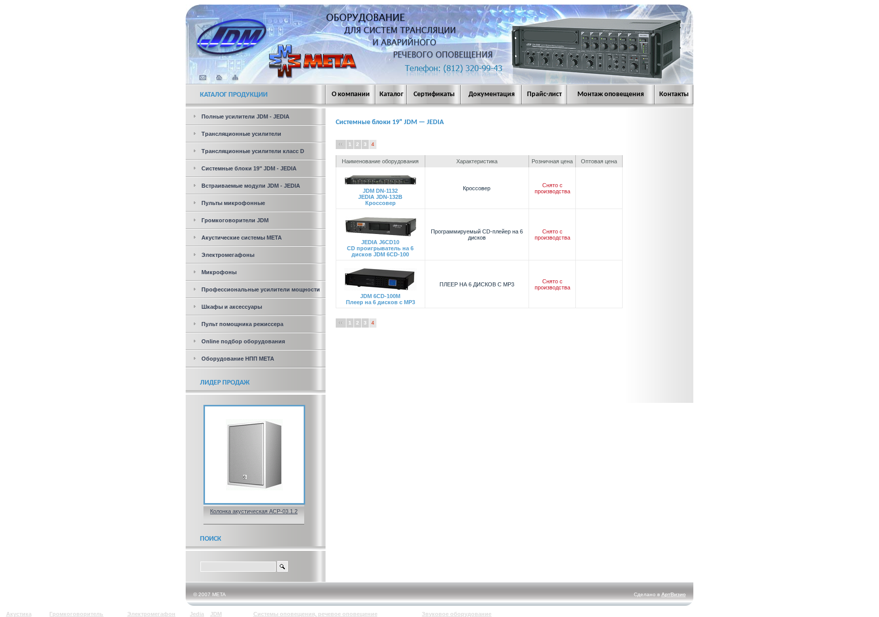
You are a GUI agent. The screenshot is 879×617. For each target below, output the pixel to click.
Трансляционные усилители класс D (252, 151)
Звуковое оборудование (456, 614)
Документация (491, 94)
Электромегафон (151, 614)
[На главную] (231, 54)
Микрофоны (219, 272)
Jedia (197, 614)
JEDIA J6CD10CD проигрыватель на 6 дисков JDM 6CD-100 (380, 248)
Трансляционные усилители (241, 134)
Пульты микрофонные (233, 203)
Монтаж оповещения (610, 94)
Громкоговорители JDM (235, 220)
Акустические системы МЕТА (241, 237)
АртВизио (673, 594)
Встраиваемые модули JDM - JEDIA (250, 186)
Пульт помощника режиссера (242, 324)
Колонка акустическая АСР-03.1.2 (254, 511)
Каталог (391, 94)
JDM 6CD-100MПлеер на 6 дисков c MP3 (380, 299)
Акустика (19, 614)
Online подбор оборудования (243, 341)
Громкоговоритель (76, 614)
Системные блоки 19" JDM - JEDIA (249, 168)
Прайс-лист (544, 94)
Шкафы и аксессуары (231, 307)
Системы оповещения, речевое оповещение (315, 614)
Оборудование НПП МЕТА (237, 359)
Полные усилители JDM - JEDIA (245, 116)
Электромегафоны (227, 255)
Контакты (674, 94)
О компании (351, 94)
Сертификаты (434, 94)
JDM (216, 614)
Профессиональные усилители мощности (260, 289)
